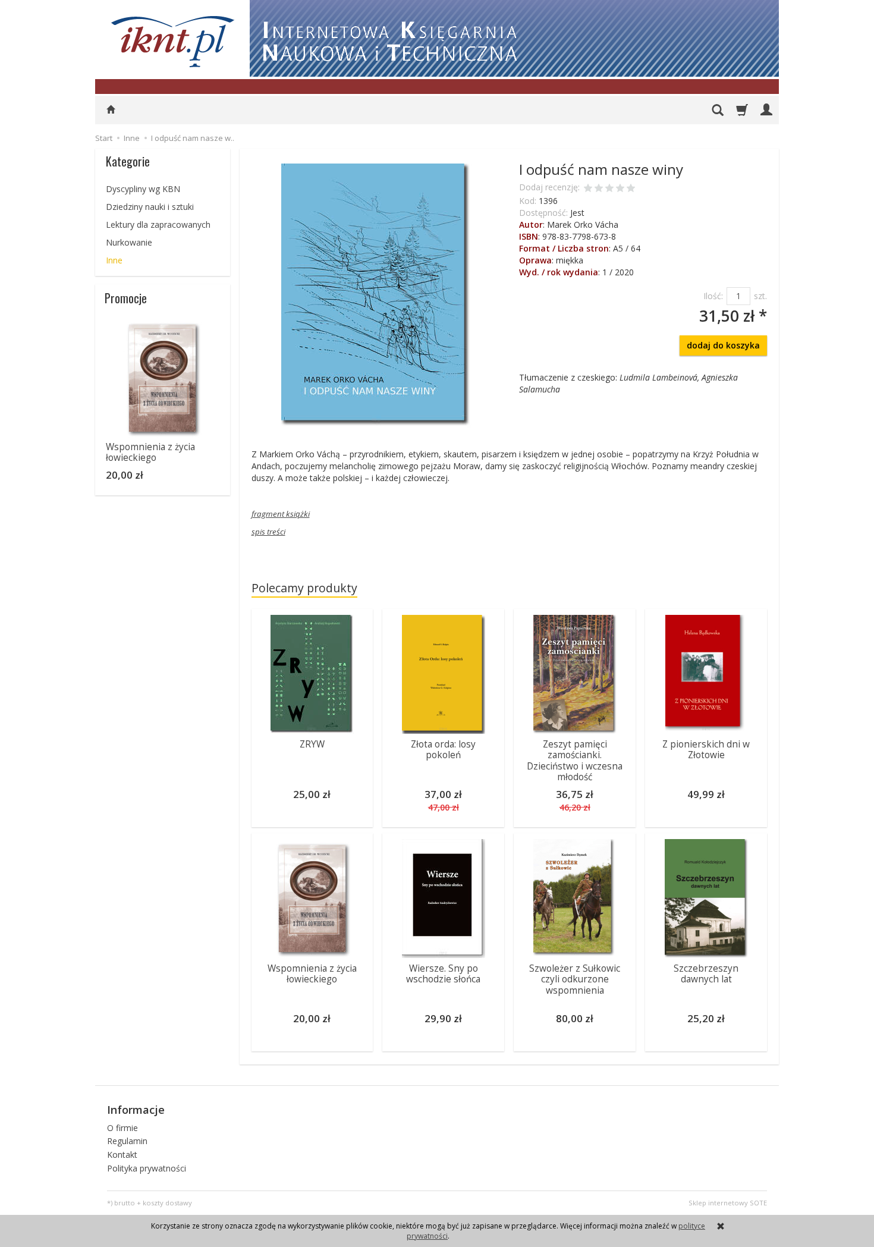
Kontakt (122, 1154)
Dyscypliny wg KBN (143, 188)
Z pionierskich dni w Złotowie (706, 749)
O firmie (122, 1127)
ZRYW (312, 744)
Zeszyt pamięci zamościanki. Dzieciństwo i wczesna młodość (575, 760)
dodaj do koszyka (723, 345)
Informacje (136, 1110)
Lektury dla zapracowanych (158, 224)
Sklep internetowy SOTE (727, 1202)
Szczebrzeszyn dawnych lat (706, 973)
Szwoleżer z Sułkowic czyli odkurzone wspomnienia (574, 979)
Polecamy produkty (304, 588)
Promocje (126, 298)
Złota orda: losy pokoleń (443, 749)
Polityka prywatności (146, 1168)
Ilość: (713, 295)
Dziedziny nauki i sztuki (150, 206)
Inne (114, 260)
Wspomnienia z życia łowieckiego (312, 973)
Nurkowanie (129, 242)
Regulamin (127, 1141)
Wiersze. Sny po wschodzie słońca (443, 973)
